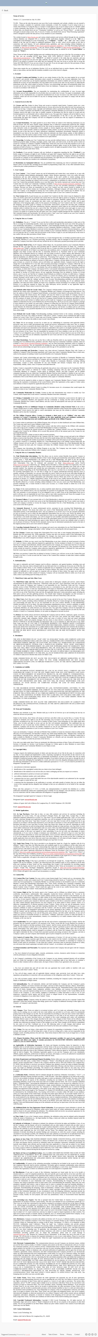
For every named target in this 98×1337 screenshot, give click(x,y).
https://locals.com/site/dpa (29, 47)
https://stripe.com (18, 248)
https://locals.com (33, 37)
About (44, 1334)
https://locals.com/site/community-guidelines (49, 46)
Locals (28, 1334)
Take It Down (52, 1334)
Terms (62, 1334)
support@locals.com (24, 807)
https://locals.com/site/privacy (72, 47)
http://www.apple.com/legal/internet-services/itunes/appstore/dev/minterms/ (42, 852)
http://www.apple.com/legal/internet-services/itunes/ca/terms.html (62, 854)
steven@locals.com (31, 799)
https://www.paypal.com (21, 464)
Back (6, 10)
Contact (77, 1334)
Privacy (69, 1334)
